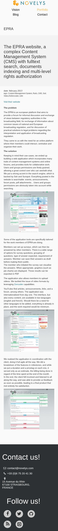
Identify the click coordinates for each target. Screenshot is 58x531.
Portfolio (42, 9)
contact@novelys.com (20, 468)
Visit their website (12, 102)
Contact (42, 14)
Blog (16, 14)
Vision (16, 9)
